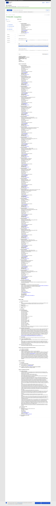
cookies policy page (19, 502)
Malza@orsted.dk (25, 30)
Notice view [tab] (8, 19)
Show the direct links (11, 26)
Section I (8, 34)
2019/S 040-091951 (30, 365)
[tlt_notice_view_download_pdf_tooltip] (19, 46)
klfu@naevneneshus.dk (26, 412)
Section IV (8, 40)
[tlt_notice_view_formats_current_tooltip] (47, 54)
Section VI (8, 42)
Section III (8, 38)
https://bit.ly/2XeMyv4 (32, 353)
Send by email (10, 29)
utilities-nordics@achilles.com (26, 292)
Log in (44, 2)
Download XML (10, 24)
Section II (8, 36)
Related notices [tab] (8, 21)
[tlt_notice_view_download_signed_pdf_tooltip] (26, 41)
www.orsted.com (27, 32)
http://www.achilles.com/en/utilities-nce (43, 285)
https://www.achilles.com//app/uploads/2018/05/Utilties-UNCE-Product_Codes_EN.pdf (32, 335)
